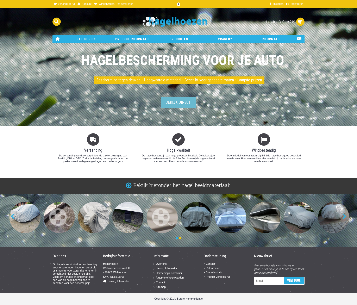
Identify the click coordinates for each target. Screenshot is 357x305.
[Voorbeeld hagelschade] (161, 217)
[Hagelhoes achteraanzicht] (195, 217)
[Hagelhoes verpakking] (229, 217)
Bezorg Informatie (118, 281)
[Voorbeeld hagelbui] (58, 217)
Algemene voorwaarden (170, 277)
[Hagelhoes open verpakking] (264, 217)
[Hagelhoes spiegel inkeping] (92, 217)
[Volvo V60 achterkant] (332, 217)
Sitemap (161, 286)
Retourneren (213, 268)
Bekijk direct (178, 102)
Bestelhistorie (214, 272)
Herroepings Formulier (169, 273)
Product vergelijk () (218, 276)
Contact (160, 282)
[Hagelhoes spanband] (23, 217)
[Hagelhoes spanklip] (126, 217)
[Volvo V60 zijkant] (298, 217)
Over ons (161, 263)
